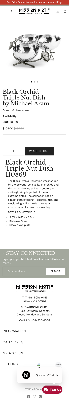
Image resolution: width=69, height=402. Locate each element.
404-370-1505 (40, 320)
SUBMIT (55, 271)
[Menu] (4, 11)
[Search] (11, 11)
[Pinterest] (40, 397)
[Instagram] (34, 397)
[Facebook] (29, 397)
